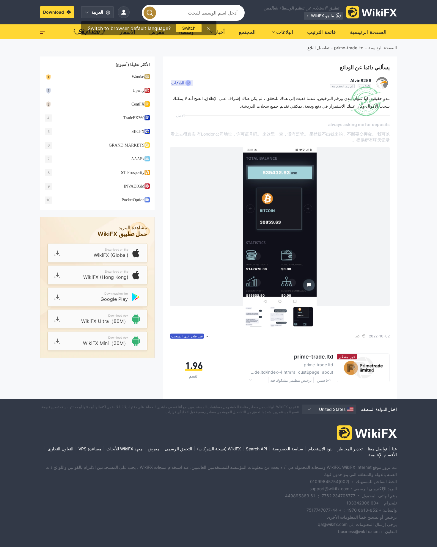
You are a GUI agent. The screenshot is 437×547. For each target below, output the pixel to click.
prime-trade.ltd (349, 47)
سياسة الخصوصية (287, 448)
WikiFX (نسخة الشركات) (219, 448)
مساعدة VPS (89, 448)
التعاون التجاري (60, 448)
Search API (256, 448)
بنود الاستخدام (320, 448)
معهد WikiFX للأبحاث (124, 448)
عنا (394, 448)
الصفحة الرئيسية (382, 47)
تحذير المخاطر (350, 448)
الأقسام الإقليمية (382, 454)
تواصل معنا (377, 448)
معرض (154, 448)
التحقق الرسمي (178, 448)
